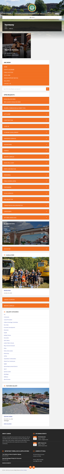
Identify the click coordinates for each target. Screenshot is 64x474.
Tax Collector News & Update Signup (11, 454)
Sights (5, 364)
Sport (5, 369)
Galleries (11, 28)
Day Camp (6, 325)
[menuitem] (26, 66)
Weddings (6, 374)
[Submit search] (47, 89)
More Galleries (7, 423)
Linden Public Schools (9, 343)
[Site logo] (32, 13)
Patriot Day (6, 353)
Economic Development (9, 327)
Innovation (6, 338)
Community (8, 55)
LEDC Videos (7, 340)
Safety (5, 356)
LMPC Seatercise (42, 443)
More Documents (6, 463)
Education (6, 330)
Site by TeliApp (24, 470)
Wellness (6, 377)
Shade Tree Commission (9, 361)
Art (4, 314)
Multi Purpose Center (43, 445)
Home (6, 28)
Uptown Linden (7, 371)
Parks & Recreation (8, 351)
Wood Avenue (15, 55)
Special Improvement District (10, 366)
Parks (5, 348)
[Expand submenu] (46, 108)
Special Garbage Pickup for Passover (11, 458)
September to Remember (10, 358)
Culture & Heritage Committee (11, 322)
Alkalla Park (7, 290)
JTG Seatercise (42, 437)
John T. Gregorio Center (43, 439)
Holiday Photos (7, 335)
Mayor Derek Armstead (9, 345)
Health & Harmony (12, 50)
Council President (8, 319)
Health (5, 332)
